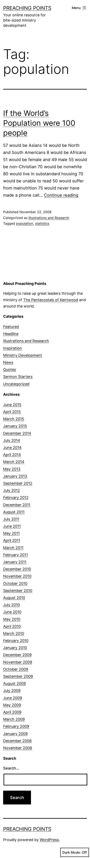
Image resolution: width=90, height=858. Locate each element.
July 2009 (12, 690)
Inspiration (12, 348)
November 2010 (17, 576)
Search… (11, 768)
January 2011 (14, 562)
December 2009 (17, 655)
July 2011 (11, 519)
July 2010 (11, 605)
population (24, 223)
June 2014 (12, 447)
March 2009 (14, 719)
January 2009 (15, 733)
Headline (10, 334)
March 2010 (13, 633)
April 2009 (12, 712)
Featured (11, 326)
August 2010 (14, 597)
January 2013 (15, 476)
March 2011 (13, 548)
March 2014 (13, 462)
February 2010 (15, 640)
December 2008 (17, 741)
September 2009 (18, 676)
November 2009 (17, 662)
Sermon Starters (17, 376)
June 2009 (12, 698)
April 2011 (11, 540)
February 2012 (15, 497)
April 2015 (12, 412)
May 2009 (12, 705)
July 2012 (11, 490)
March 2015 (13, 419)
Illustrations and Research (48, 218)
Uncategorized (16, 384)
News (8, 362)
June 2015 (12, 404)
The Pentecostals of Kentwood (50, 300)
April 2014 (12, 454)
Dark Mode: (71, 852)
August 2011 (13, 512)
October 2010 (15, 583)
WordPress (49, 840)
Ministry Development (22, 355)
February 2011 (15, 555)
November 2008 (17, 748)
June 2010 (12, 612)
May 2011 (11, 533)
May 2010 (11, 619)
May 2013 (11, 469)
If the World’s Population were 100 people (39, 123)
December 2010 (17, 569)
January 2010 (15, 647)
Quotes (9, 369)
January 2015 (15, 426)
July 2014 (11, 440)
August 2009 (14, 683)
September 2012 (17, 483)
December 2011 (16, 505)
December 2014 (17, 433)
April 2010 (12, 626)
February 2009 (16, 726)
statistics (42, 223)
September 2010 (17, 590)
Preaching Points (27, 8)
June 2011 (12, 526)
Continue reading (61, 195)
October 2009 (15, 669)
